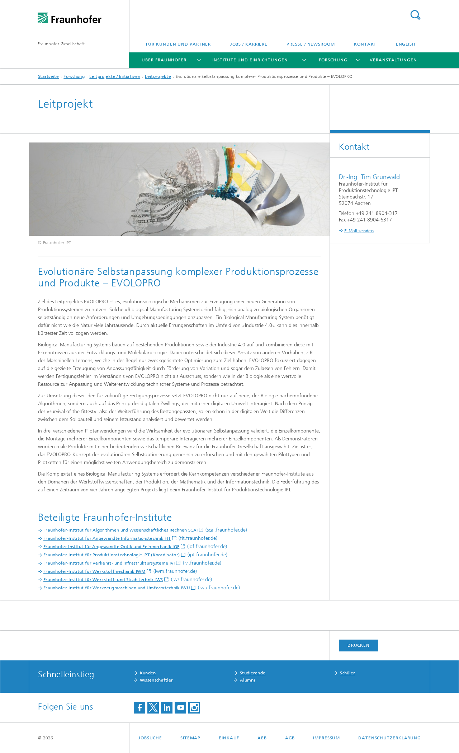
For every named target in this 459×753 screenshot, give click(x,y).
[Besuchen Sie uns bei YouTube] (180, 708)
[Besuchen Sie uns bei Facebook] (139, 708)
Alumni (247, 680)
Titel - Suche (415, 15)
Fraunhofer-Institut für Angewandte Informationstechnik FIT (107, 538)
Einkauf (229, 737)
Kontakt (365, 44)
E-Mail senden (359, 230)
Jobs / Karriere (249, 44)
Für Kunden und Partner (178, 44)
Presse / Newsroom (311, 44)
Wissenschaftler (156, 680)
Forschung (333, 59)
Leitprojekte (158, 76)
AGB (290, 737)
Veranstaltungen (393, 59)
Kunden (148, 672)
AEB (262, 737)
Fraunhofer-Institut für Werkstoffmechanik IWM (94, 571)
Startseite (48, 76)
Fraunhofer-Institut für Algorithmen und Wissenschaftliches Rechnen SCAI (120, 530)
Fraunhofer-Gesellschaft (61, 43)
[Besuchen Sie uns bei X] (153, 708)
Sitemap (190, 737)
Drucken (358, 645)
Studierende (252, 672)
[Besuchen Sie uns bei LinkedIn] (166, 708)
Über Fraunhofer (164, 59)
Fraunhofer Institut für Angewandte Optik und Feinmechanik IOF (111, 546)
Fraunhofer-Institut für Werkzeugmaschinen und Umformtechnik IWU (116, 587)
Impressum (326, 737)
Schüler (347, 672)
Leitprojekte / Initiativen (114, 76)
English (406, 44)
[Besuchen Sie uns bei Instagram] (194, 708)
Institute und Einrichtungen (250, 59)
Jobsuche (150, 737)
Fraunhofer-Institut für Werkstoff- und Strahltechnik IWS (103, 579)
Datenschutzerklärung (389, 737)
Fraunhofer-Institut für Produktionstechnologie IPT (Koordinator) (111, 554)
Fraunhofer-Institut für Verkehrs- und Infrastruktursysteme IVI (109, 563)
